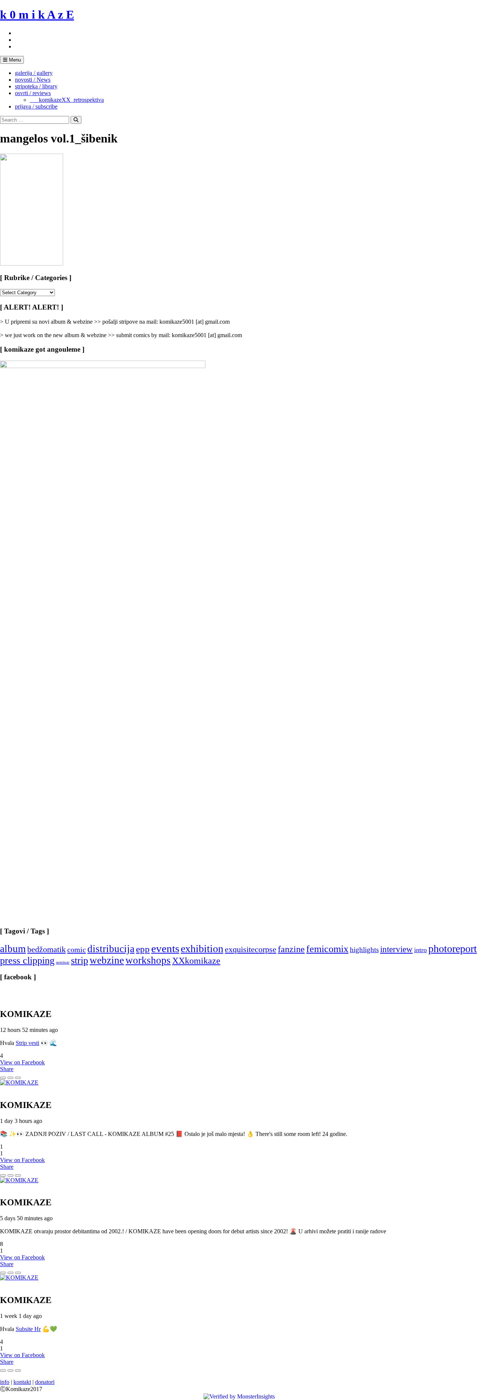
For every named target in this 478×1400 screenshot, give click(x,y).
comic (76, 949)
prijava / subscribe (36, 106)
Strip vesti (27, 1043)
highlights (364, 950)
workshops (148, 960)
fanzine (291, 949)
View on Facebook (22, 1062)
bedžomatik (46, 949)
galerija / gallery (34, 73)
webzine (107, 960)
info (4, 1382)
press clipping (27, 960)
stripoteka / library (36, 86)
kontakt (22, 1382)
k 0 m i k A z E (37, 14)
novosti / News (32, 79)
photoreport (452, 948)
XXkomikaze (196, 960)
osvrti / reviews (33, 93)
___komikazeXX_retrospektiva (67, 100)
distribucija (110, 948)
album (13, 948)
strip (79, 960)
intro (420, 950)
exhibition (202, 948)
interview (396, 949)
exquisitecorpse (250, 949)
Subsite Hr (28, 1329)
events (165, 948)
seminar (62, 962)
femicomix (327, 948)
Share (6, 1069)
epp (143, 949)
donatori (45, 1382)
